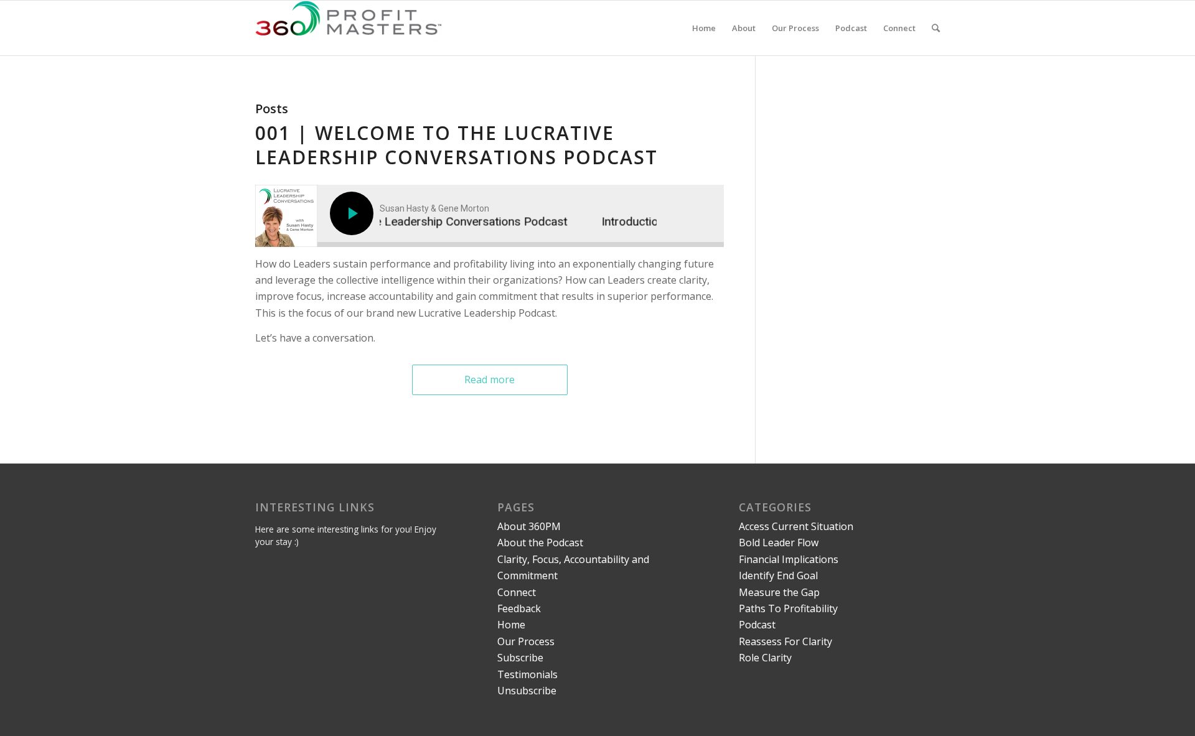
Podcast (757, 624)
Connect (516, 592)
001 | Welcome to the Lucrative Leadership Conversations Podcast (456, 145)
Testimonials (527, 674)
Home (511, 624)
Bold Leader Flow (778, 542)
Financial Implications (788, 559)
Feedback (519, 608)
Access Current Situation (796, 526)
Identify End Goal (778, 575)
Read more (489, 379)
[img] (353, 213)
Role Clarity (765, 657)
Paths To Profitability (788, 608)
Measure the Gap (779, 592)
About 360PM (529, 526)
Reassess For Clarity (785, 641)
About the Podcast (540, 542)
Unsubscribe (526, 690)
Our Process (526, 641)
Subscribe (520, 657)
